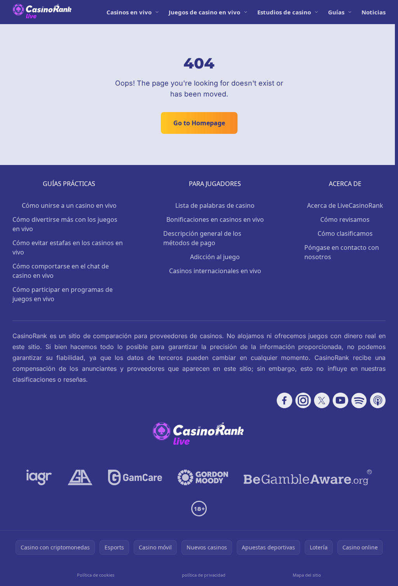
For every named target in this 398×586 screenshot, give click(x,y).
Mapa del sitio (307, 575)
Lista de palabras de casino (215, 205)
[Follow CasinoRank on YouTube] (340, 400)
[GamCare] (135, 477)
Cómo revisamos (345, 219)
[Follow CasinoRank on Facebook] (284, 400)
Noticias (373, 12)
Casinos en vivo (129, 12)
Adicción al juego (215, 257)
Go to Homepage (199, 123)
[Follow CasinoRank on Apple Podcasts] (378, 400)
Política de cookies (95, 575)
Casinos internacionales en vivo (215, 271)
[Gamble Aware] (308, 477)
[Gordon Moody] (203, 477)
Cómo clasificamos (345, 233)
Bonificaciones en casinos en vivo (215, 219)
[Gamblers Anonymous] (80, 477)
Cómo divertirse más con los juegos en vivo (64, 224)
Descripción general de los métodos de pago (202, 238)
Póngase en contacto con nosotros (341, 252)
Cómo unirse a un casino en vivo (69, 205)
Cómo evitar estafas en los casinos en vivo (67, 247)
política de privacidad (203, 575)
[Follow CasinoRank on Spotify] (359, 400)
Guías (336, 12)
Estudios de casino (284, 12)
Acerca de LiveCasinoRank (345, 205)
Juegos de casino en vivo (204, 12)
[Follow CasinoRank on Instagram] (303, 400)
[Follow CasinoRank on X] (322, 400)
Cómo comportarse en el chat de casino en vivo (60, 271)
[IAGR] (39, 477)
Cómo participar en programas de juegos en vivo (62, 294)
